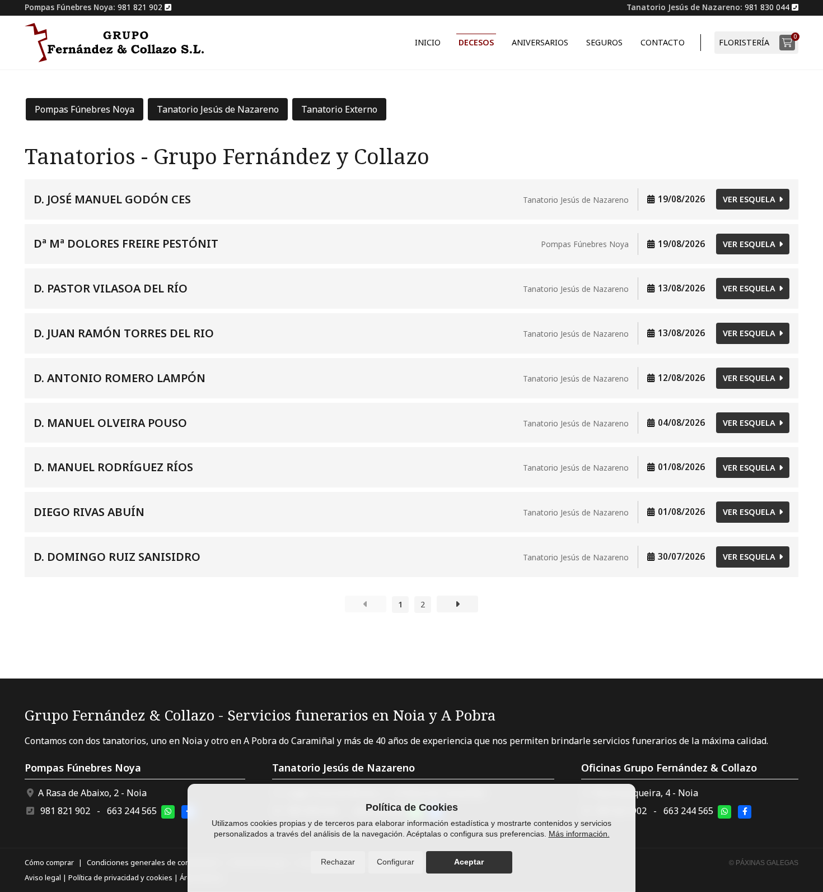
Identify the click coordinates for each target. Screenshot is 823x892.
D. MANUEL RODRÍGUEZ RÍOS (113, 467)
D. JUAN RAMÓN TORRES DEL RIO (124, 333)
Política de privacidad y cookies (120, 877)
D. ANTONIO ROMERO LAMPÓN (119, 377)
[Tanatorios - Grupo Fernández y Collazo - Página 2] (457, 604)
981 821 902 (65, 811)
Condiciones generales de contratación (153, 862)
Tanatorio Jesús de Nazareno (576, 199)
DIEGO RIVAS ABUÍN (89, 511)
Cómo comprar (49, 862)
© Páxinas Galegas (763, 863)
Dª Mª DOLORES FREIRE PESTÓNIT (126, 243)
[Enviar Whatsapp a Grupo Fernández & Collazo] (724, 812)
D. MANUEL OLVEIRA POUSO (110, 422)
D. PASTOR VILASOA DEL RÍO (111, 288)
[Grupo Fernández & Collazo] (114, 42)
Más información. (579, 833)
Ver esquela (749, 199)
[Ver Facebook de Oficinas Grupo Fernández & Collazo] (744, 812)
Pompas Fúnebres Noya (585, 244)
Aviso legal (43, 877)
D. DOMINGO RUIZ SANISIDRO (117, 556)
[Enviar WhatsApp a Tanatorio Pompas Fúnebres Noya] (168, 812)
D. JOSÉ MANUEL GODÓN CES (112, 199)
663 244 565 (132, 811)
